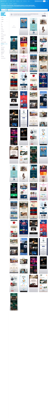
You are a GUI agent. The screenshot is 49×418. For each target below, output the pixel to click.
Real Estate (10, 3)
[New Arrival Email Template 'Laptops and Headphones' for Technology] (13, 118)
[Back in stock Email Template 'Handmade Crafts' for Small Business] (13, 100)
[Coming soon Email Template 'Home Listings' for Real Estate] (23, 155)
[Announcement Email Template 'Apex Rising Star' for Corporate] (23, 118)
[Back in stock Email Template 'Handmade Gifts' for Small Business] (43, 63)
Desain (3, 9)
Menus (7, 3)
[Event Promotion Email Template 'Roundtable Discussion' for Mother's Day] (23, 63)
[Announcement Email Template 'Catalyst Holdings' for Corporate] (13, 44)
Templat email (3, 3)
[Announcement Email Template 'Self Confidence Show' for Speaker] (23, 136)
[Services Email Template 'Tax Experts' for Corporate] (33, 136)
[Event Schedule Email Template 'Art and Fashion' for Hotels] (33, 155)
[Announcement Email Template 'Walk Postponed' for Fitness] (23, 26)
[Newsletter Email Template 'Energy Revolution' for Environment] (43, 100)
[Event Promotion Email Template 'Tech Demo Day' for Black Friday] (33, 44)
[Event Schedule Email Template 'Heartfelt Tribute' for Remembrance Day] (33, 81)
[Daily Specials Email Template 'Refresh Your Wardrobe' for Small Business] (43, 26)
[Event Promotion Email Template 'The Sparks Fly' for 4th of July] (43, 81)
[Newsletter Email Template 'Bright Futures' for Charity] (43, 44)
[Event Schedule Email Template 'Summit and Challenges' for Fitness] (23, 44)
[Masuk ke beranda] (3, 1)
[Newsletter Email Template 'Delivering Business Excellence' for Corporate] (23, 81)
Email (5, 9)
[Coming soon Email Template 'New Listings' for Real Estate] (33, 100)
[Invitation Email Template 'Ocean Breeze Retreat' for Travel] (43, 118)
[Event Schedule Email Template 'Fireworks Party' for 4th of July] (23, 100)
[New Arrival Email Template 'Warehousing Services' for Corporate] (13, 63)
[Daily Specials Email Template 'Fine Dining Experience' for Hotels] (33, 118)
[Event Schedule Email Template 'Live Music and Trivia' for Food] (13, 81)
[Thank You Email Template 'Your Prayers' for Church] (13, 155)
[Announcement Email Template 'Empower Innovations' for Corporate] (33, 26)
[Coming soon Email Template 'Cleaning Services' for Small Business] (43, 136)
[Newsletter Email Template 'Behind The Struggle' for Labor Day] (33, 63)
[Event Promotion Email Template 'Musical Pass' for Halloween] (13, 136)
